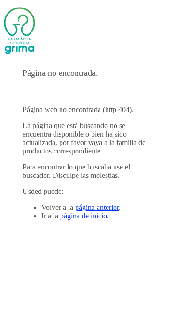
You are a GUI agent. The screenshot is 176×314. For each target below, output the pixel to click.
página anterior (97, 207)
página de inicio (83, 216)
